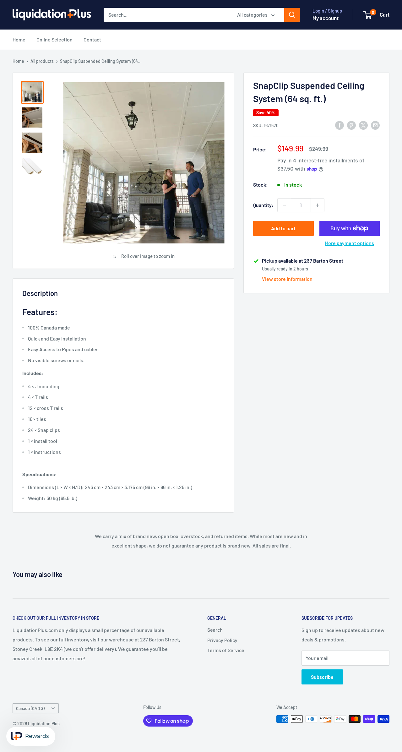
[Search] (292, 15)
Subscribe (322, 677)
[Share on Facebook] (339, 125)
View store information (287, 279)
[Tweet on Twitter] (363, 125)
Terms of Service (225, 650)
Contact (92, 39)
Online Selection (54, 39)
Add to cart (283, 228)
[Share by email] (375, 125)
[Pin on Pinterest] (351, 125)
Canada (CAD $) (30, 708)
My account (325, 18)
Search (215, 630)
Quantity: (263, 205)
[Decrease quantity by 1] (284, 205)
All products (42, 61)
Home (19, 39)
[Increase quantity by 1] (317, 205)
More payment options (349, 243)
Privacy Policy (222, 640)
